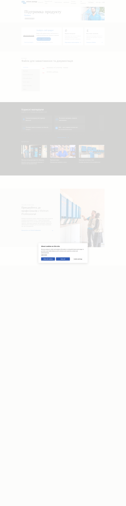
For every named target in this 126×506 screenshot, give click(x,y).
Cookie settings (78, 259)
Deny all (63, 259)
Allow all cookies (48, 259)
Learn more (44, 254)
